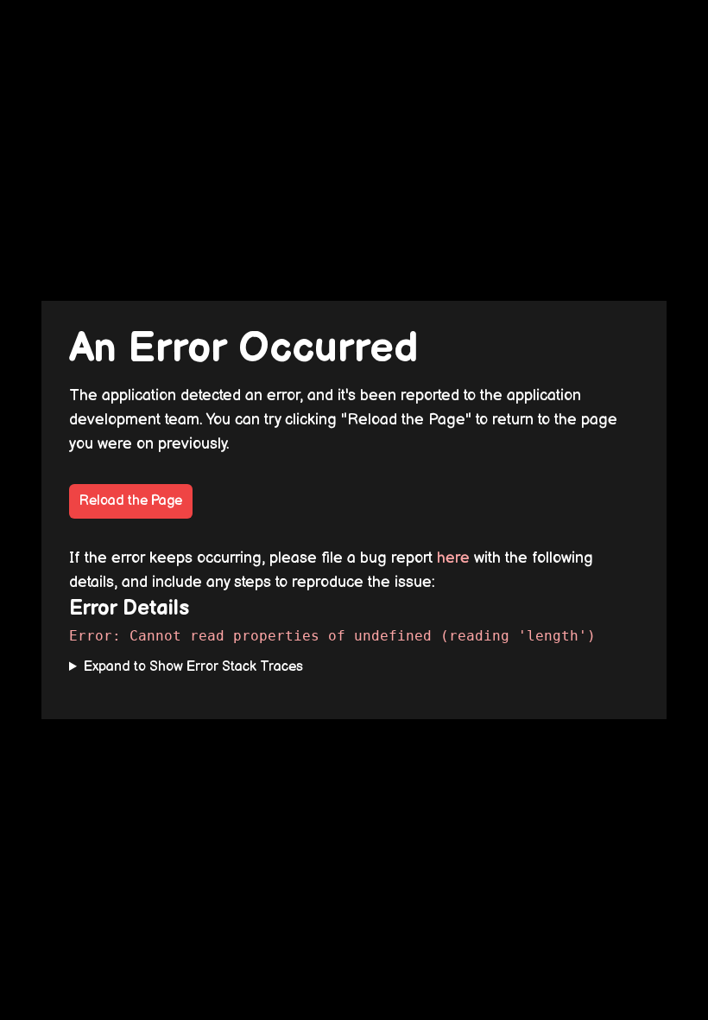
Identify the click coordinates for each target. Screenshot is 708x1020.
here (453, 558)
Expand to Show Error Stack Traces (193, 667)
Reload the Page (130, 501)
